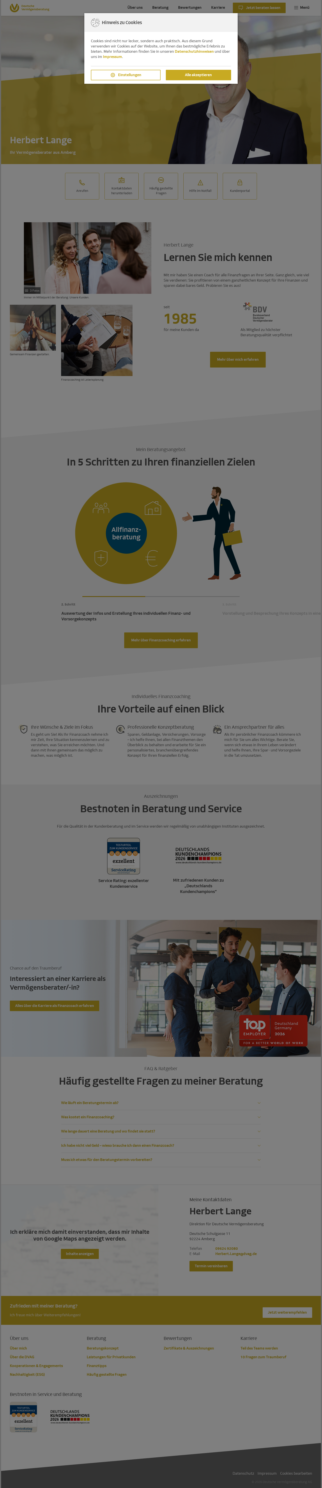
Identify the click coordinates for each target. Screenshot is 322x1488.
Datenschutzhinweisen (194, 51)
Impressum (112, 56)
